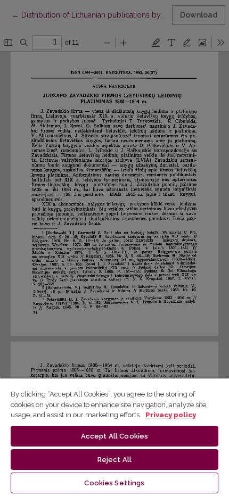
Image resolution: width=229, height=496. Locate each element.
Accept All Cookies (114, 436)
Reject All (114, 460)
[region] (114, 436)
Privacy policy (170, 415)
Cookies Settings (114, 483)
